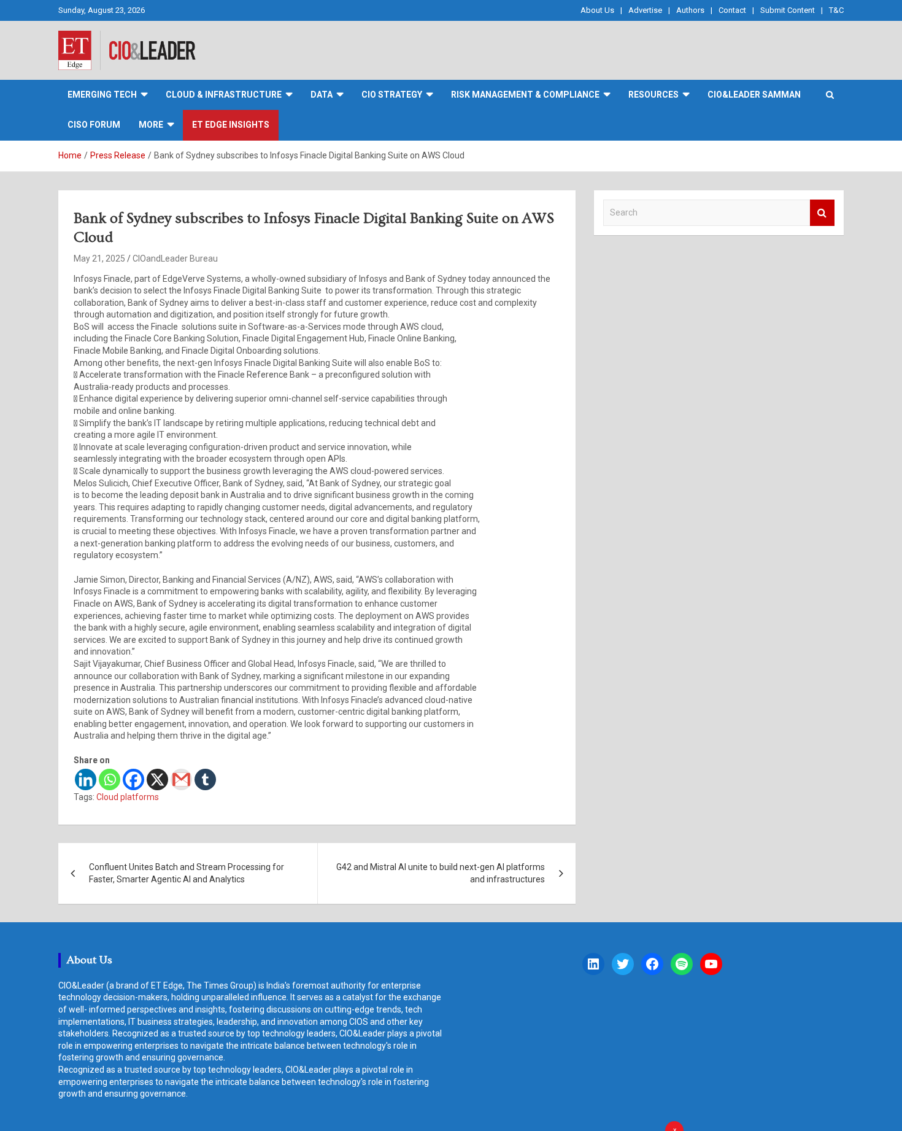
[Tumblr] (205, 779)
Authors (690, 10)
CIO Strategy (391, 94)
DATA (321, 94)
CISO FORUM (93, 125)
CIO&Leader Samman (754, 94)
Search (822, 213)
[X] (157, 779)
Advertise (645, 10)
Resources (653, 94)
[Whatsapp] (109, 779)
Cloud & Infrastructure (224, 94)
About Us (597, 10)
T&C (836, 10)
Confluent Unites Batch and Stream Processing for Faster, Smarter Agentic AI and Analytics (186, 873)
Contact (732, 10)
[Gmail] (181, 779)
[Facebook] (133, 779)
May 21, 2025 (99, 258)
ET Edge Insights (230, 125)
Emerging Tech (102, 94)
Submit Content (787, 10)
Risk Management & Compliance (525, 94)
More (151, 125)
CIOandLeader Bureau (175, 258)
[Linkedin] (85, 779)
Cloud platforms (127, 797)
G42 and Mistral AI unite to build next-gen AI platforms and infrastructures (440, 873)
